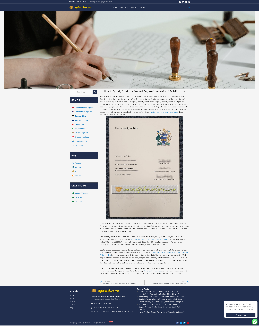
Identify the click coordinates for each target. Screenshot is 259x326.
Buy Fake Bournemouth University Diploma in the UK (149, 239)
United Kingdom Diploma (84, 108)
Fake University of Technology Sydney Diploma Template (161, 302)
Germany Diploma (81, 116)
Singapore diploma (82, 137)
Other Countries (81, 141)
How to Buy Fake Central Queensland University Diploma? (161, 297)
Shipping (78, 167)
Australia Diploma (81, 120)
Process (78, 163)
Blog (76, 171)
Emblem (78, 176)
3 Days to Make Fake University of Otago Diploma (158, 291)
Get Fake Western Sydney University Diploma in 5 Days (160, 299)
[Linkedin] (186, 2)
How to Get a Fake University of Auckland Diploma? (159, 294)
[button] (127, 7)
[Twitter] (183, 2)
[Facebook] (180, 2)
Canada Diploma (81, 124)
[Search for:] (83, 92)
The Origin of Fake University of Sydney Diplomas (158, 304)
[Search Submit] (95, 92)
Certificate (79, 145)
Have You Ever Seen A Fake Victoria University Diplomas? (161, 312)
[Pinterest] (189, 2)
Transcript (78, 197)
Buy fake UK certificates (152, 271)
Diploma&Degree (81, 193)
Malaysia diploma (81, 133)
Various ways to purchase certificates (164, 112)
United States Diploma (83, 112)
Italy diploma (80, 129)
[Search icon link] (189, 7)
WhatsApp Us (241, 315)
